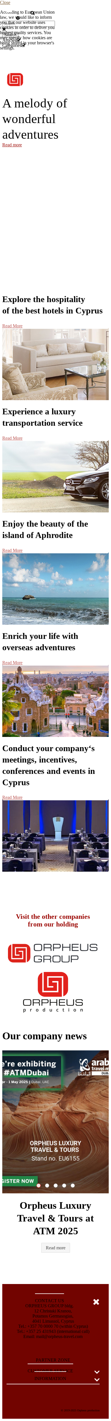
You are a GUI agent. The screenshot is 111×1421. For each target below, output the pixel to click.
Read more (12, 144)
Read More (12, 325)
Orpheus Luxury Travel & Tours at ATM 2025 (40, 1186)
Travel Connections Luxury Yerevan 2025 (57, 1186)
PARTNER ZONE (53, 1360)
